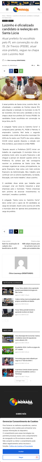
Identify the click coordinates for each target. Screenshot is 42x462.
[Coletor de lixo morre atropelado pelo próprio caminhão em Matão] (7, 302)
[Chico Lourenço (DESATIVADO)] (3, 60)
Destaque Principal (5, 304)
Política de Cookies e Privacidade (21, 446)
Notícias (9, 16)
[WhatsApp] (21, 71)
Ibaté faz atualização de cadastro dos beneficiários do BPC (10, 246)
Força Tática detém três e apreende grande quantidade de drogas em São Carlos (27, 290)
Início (3, 16)
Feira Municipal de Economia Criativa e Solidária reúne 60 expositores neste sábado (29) (27, 338)
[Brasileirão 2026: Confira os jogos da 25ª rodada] (7, 350)
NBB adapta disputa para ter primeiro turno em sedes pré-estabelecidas (31, 246)
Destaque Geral (7, 294)
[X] (16, 71)
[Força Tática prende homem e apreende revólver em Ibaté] (7, 313)
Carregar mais (20, 381)
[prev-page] (3, 320)
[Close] (39, 419)
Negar (21, 457)
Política (11, 21)
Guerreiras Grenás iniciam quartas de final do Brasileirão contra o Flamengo (26, 372)
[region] (21, 440)
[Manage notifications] (37, 457)
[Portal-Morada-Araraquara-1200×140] (21, 3)
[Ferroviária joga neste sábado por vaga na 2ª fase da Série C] (7, 362)
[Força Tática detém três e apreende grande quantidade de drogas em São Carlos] (7, 291)
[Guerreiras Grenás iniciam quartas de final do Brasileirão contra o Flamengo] (7, 373)
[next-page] (7, 320)
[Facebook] (11, 71)
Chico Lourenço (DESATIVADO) (16, 60)
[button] (3, 9)
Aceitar (21, 451)
